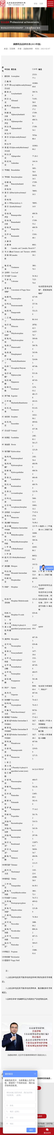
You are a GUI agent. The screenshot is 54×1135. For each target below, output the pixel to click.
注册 (41, 3)
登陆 (35, 3)
